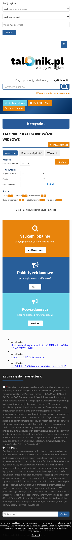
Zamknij (36, 535)
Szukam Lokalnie (17, 103)
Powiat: (6, 179)
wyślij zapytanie (35, 250)
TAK (7, 447)
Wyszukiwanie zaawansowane (52, 93)
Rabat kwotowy (32, 200)
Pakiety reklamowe (35, 272)
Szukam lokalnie (35, 236)
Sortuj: (6, 191)
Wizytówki (52, 153)
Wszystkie (10, 153)
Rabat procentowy (10, 200)
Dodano (18, 195)
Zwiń (63, 162)
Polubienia (51, 200)
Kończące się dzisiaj (31, 153)
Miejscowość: (9, 184)
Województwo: (9, 173)
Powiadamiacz (60, 144)
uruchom (35, 323)
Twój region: (9, 3)
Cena (5, 195)
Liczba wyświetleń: (11, 163)
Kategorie (35, 124)
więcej (35, 287)
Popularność (34, 195)
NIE (15, 447)
